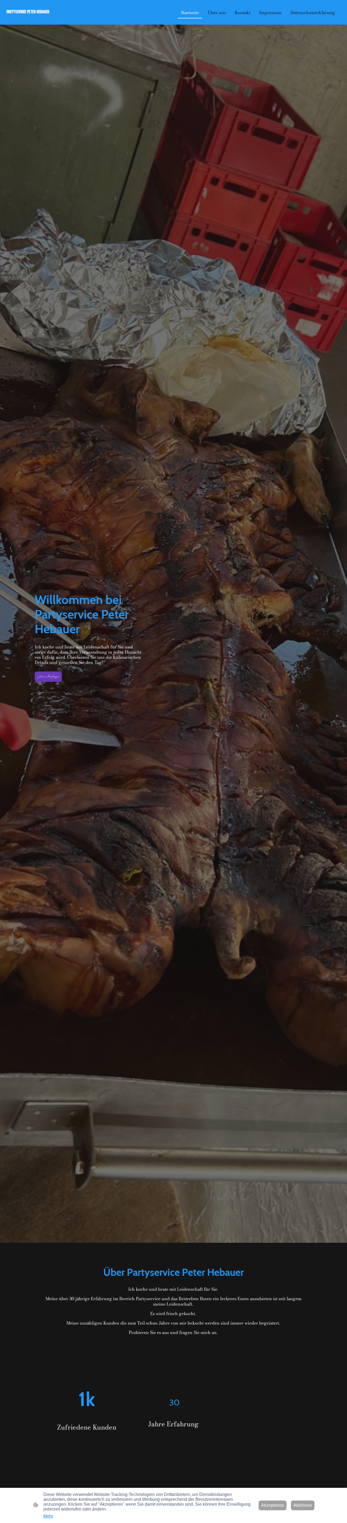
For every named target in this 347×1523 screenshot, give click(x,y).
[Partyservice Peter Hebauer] (33, 18)
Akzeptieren (272, 1505)
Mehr (48, 1516)
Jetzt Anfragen (48, 676)
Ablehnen (302, 1505)
